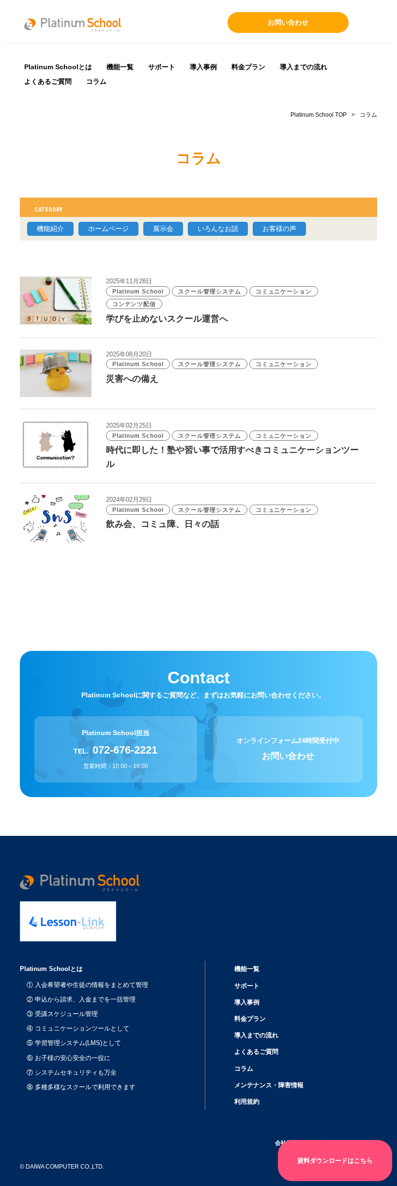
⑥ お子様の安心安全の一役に (68, 1058)
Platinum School (138, 291)
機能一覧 (120, 67)
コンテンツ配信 (134, 304)
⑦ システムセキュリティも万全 (72, 1072)
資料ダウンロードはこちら (335, 1160)
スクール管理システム (209, 291)
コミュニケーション (284, 291)
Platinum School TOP (318, 114)
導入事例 (203, 67)
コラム (96, 81)
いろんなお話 (218, 228)
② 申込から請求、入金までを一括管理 (81, 999)
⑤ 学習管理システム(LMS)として (74, 1043)
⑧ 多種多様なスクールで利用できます (81, 1087)
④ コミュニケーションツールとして (78, 1028)
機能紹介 (50, 228)
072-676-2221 (124, 750)
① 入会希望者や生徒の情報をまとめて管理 (87, 984)
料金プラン (248, 67)
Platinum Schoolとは (58, 67)
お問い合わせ (288, 22)
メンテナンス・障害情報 (269, 1085)
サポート (161, 67)
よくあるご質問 (48, 81)
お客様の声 (279, 228)
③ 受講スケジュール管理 (62, 1013)
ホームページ (108, 228)
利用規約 (247, 1101)
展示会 (163, 228)
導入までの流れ (303, 67)
